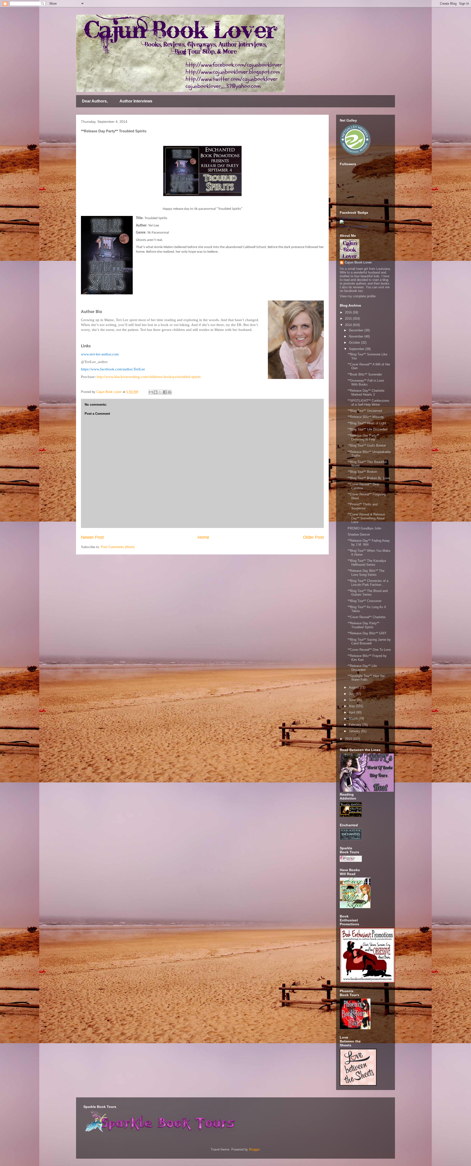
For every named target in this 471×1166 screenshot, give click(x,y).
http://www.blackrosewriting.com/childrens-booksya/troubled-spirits (149, 377)
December (356, 330)
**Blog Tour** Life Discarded (367, 429)
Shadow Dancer (359, 534)
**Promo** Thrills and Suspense (363, 506)
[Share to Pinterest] (169, 392)
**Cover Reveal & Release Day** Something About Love (366, 518)
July (352, 694)
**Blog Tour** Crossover (364, 601)
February (355, 725)
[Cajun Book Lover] (342, 223)
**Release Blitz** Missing (365, 417)
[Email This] (150, 392)
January (355, 731)
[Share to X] (160, 392)
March (354, 718)
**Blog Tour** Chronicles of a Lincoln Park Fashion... (368, 583)
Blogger (254, 1149)
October (355, 342)
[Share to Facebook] (164, 392)
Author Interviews (135, 101)
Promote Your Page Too (354, 226)
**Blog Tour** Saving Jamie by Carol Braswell (369, 641)
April (352, 712)
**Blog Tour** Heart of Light (367, 423)
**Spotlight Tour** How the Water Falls (366, 678)
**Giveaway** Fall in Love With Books (366, 382)
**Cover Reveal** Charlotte (366, 617)
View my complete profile (358, 296)
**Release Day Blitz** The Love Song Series (366, 573)
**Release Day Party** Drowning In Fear (363, 437)
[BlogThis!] (155, 392)
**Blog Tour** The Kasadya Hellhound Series (367, 562)
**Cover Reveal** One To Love (369, 650)
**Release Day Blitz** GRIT (367, 633)
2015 (349, 318)
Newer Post (92, 537)
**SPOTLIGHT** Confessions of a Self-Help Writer (368, 402)
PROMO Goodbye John (364, 528)
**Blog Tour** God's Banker (367, 445)
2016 (349, 312)
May (352, 706)
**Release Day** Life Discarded (362, 668)
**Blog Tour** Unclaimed (365, 411)
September (357, 349)
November (356, 336)
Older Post (313, 537)
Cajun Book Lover (350, 218)
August (354, 687)
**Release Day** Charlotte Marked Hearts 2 (366, 392)
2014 (349, 325)
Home (203, 537)
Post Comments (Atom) (117, 547)
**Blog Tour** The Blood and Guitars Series (368, 593)
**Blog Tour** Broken (362, 472)
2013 (349, 739)
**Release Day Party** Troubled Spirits (363, 625)
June (353, 700)
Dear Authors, (95, 101)
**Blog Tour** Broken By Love (369, 478)
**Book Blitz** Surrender (365, 374)
